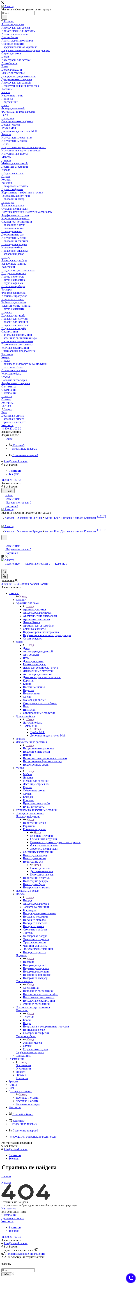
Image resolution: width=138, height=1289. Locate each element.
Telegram (14, 473)
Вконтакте (15, 470)
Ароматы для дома (34, 609)
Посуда (27, 900)
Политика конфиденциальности (25, 1253)
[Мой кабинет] (3, 542)
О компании (23, 1065)
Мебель (27, 774)
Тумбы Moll (37, 732)
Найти (6, 1274)
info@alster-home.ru (15, 461)
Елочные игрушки (41, 835)
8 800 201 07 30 (11, 428)
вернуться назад (16, 1211)
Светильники (31, 987)
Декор (26, 648)
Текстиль (28, 1016)
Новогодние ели (40, 868)
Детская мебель (32, 722)
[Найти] (4, 17)
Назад (23, 596)
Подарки (28, 961)
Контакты (7, 1221)
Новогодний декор (34, 822)
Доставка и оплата (27, 1097)
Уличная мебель (32, 1042)
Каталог (21, 599)
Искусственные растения (38, 748)
